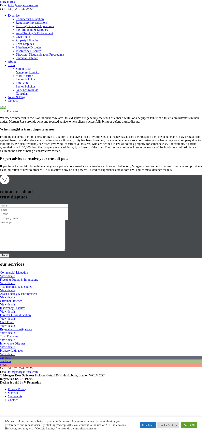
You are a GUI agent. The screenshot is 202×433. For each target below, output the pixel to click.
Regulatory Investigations (32, 22)
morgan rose (7, 1)
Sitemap (13, 392)
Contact (13, 100)
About (12, 61)
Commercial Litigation (30, 19)
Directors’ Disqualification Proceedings (40, 54)
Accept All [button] (189, 425)
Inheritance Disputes (28, 47)
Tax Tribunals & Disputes (32, 29)
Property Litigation (27, 40)
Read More (148, 425)
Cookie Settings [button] (168, 425)
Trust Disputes (25, 44)
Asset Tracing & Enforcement (34, 33)
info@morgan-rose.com (23, 5)
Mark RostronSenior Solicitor (25, 77)
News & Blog (16, 97)
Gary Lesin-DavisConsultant (27, 91)
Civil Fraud (23, 36)
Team (11, 65)
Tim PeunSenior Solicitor (25, 84)
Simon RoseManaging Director (27, 70)
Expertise (14, 15)
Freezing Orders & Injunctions (35, 26)
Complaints (15, 396)
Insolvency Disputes (28, 51)
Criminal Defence (27, 58)
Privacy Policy (17, 389)
